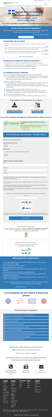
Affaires (20, 384)
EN (44, 0)
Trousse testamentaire (8, 6)
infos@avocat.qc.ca (41, 372)
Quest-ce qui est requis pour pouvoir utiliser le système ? (18, 336)
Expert (28, 387)
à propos (35, 0)
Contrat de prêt (28, 6)
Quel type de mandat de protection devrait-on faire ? (17, 327)
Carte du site (5, 402)
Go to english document (37, 112)
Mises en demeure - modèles (13, 395)
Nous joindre (40, 0)
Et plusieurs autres (37, 6)
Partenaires (5, 387)
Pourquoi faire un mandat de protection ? (14, 318)
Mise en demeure (19, 6)
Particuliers (21, 382)
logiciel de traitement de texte (18, 214)
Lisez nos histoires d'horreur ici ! (12, 321)
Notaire (28, 385)
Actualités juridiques (37, 381)
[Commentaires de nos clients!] (20, 301)
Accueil (4, 383)
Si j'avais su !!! (31, 287)
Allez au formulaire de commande (26, 37)
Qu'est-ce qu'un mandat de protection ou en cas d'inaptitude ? (19, 315)
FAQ (20, 387)
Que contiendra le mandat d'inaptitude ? (14, 330)
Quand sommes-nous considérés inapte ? (14, 324)
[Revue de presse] (32, 301)
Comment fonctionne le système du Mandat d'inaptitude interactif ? (20, 333)
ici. (51, 117)
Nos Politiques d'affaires (26, 129)
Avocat (28, 383)
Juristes (20, 385)
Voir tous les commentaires (26, 56)
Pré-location (13, 403)
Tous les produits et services (13, 384)
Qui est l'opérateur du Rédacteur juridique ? (14, 339)
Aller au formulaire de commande (15, 112)
